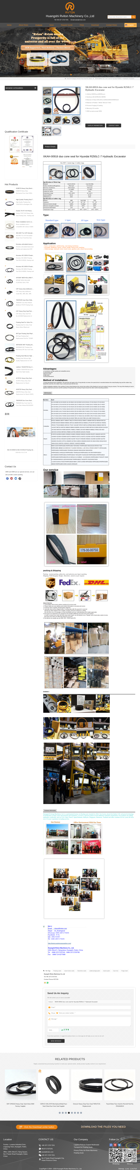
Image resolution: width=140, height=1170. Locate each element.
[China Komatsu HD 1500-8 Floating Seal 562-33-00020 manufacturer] (9, 270)
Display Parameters (95, 125)
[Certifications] (29, 152)
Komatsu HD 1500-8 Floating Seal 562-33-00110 (25, 255)
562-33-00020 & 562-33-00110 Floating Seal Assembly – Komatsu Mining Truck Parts (30, 450)
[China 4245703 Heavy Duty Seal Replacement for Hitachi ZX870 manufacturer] (9, 393)
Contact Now (114, 125)
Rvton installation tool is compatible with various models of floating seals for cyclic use (25, 222)
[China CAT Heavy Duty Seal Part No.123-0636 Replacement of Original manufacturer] (9, 314)
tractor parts (106, 971)
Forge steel (124, 971)
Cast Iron (115, 971)
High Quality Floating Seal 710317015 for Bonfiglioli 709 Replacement (25, 199)
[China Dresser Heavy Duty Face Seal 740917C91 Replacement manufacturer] (20, 1084)
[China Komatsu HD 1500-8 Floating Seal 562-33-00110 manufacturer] (9, 259)
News (51, 25)
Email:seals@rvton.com (78, 20)
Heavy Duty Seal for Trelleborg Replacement (19, 117)
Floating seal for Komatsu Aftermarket (17, 96)
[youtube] (11, 478)
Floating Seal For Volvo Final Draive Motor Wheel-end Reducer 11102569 (25, 322)
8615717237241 (47, 1149)
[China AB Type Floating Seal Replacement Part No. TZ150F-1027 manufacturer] (9, 337)
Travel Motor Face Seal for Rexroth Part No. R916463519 (53, 1105)
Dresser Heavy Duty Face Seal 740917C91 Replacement (20, 1105)
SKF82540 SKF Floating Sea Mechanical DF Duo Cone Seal (25, 344)
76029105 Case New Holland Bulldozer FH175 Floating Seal (25, 300)
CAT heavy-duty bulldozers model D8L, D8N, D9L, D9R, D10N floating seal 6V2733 (25, 289)
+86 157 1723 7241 (48, 1145)
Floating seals (57, 971)
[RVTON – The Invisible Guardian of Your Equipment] (70, 52)
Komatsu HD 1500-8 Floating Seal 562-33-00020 (25, 266)
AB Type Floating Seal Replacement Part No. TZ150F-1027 (25, 333)
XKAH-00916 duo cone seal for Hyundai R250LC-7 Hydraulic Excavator (76, 1002)
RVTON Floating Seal (12, 92)
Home (9, 25)
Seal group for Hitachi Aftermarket (16, 100)
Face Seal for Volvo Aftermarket (15, 107)
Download (95, 25)
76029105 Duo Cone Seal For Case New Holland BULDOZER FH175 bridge (25, 400)
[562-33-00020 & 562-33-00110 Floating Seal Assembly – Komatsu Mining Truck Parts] (29, 432)
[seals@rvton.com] (45, 983)
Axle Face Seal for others (85, 78)
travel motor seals (69, 971)
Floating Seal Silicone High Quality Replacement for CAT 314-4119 (25, 356)
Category (74, 78)
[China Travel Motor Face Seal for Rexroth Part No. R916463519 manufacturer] (53, 1084)
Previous (5, 153)
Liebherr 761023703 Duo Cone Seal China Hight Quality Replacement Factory (25, 367)
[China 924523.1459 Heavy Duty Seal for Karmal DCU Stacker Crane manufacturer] (86, 1084)
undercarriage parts (94, 971)
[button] (67, 74)
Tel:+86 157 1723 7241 (61, 20)
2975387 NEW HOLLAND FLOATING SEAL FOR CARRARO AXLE (25, 277)
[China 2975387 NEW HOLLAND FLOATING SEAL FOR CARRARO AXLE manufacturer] (9, 281)
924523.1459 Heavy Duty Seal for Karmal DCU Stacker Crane (87, 1105)
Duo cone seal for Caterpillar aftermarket (18, 103)
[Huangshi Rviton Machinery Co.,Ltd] (70, 8)
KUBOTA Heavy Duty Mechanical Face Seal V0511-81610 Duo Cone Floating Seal (25, 188)
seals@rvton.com (47, 1152)
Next (36, 153)
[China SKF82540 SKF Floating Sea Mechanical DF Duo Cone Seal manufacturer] (9, 348)
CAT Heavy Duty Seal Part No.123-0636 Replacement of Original (25, 311)
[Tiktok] (19, 478)
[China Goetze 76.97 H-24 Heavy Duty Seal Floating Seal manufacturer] (9, 214)
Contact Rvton (111, 25)
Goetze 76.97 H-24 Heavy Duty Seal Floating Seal (25, 210)
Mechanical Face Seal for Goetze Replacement (16, 112)
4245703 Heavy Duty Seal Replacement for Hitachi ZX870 (25, 389)
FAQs (82, 25)
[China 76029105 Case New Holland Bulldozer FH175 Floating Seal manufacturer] (9, 303)
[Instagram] (15, 478)
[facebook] (7, 478)
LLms (127, 1169)
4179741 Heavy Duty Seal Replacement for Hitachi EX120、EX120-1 (25, 378)
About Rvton (23, 25)
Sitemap (121, 1169)
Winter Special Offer (12, 124)
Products (38, 25)
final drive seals (82, 971)
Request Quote (66, 25)
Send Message (56, 1041)
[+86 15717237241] (47, 983)
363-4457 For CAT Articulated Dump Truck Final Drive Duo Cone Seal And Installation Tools (25, 233)
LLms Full (133, 1169)
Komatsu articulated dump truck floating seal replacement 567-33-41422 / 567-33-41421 (25, 244)
